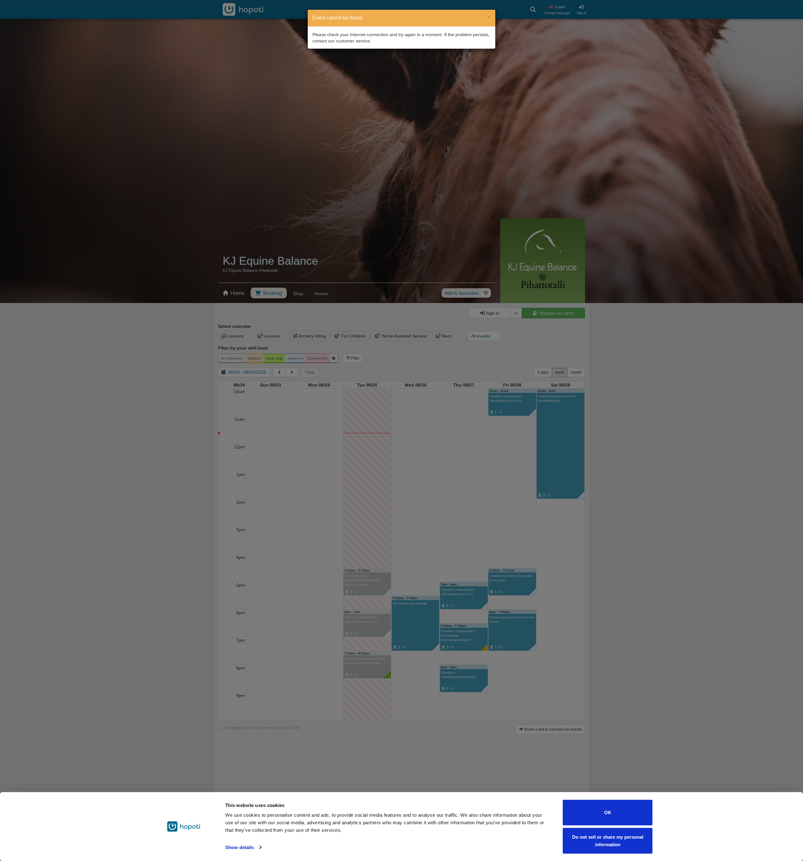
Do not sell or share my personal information (607, 840)
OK (607, 812)
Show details (239, 847)
